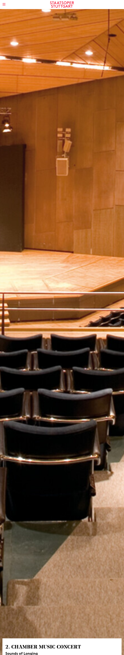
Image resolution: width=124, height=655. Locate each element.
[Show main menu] (3, 4)
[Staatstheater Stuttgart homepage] (62, 4)
